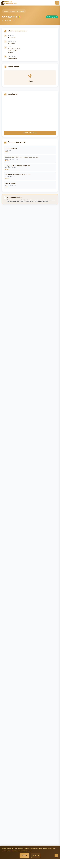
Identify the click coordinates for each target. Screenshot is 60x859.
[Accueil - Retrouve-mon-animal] (8, 3)
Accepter (36, 855)
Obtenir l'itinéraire (31, 133)
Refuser (24, 855)
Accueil (6, 11)
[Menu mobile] (57, 3)
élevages (12, 11)
